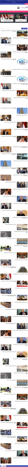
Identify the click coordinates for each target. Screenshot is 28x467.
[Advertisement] (15, 24)
